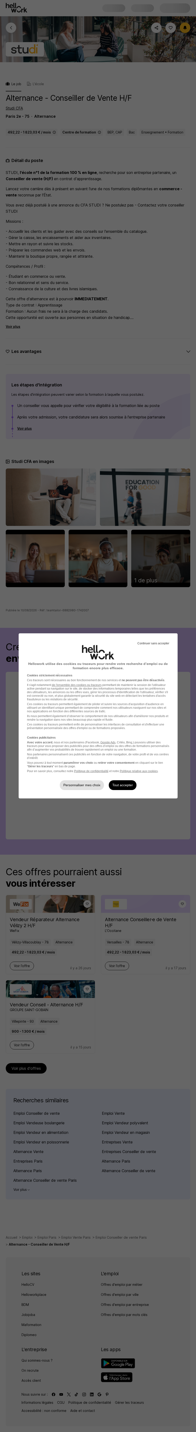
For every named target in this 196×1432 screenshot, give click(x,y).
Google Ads (107, 742)
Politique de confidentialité (91, 771)
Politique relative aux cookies (139, 771)
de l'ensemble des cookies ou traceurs (77, 685)
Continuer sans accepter (153, 643)
